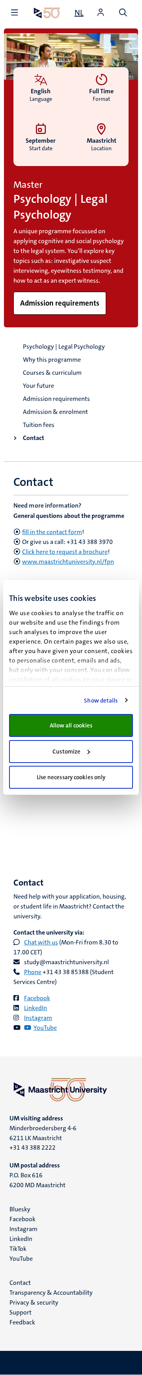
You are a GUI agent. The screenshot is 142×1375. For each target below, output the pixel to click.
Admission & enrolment (55, 412)
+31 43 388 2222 (32, 1147)
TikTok (17, 1249)
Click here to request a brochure (65, 552)
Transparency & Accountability (51, 1292)
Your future (38, 386)
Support (20, 1312)
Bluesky (19, 1209)
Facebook (37, 998)
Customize (66, 751)
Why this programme (52, 359)
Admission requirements (56, 399)
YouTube (21, 1258)
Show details (101, 700)
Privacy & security (33, 1302)
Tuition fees (38, 425)
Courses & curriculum (52, 372)
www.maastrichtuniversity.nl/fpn (68, 561)
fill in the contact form (52, 532)
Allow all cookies (71, 725)
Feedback (22, 1322)
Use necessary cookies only (71, 777)
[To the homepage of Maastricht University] (47, 13)
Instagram (38, 1018)
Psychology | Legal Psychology (64, 346)
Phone (32, 972)
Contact (33, 438)
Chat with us (41, 942)
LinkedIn (35, 1008)
